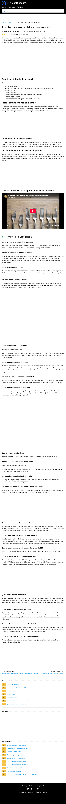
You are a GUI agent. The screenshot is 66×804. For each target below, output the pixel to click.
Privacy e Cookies (41, 792)
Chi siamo (22, 792)
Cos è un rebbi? (11, 694)
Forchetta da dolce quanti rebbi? (16, 691)
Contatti (30, 792)
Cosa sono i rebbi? (12, 697)
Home (4, 22)
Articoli (4, 7)
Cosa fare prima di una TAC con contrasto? (19, 768)
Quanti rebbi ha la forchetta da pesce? (17, 700)
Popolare (20, 7)
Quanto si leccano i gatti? (14, 751)
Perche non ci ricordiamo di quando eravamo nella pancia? (20, 673)
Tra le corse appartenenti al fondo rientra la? (19, 748)
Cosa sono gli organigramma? (15, 755)
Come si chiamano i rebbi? (14, 684)
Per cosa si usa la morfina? (14, 771)
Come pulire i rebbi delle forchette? (16, 687)
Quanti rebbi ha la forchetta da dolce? (17, 704)
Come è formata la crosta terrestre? (16, 761)
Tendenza (12, 7)
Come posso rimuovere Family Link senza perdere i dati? (22, 774)
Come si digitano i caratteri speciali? (53, 673)
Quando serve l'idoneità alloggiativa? (17, 758)
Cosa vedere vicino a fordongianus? (17, 745)
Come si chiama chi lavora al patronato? (18, 764)
